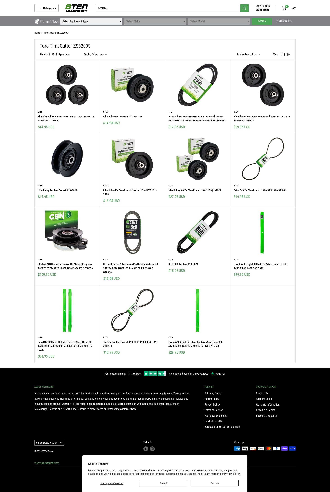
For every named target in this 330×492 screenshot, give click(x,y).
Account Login (264, 399)
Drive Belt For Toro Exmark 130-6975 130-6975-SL (260, 190)
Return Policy (212, 399)
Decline (215, 483)
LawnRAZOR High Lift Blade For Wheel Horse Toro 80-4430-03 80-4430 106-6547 (261, 266)
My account (262, 10)
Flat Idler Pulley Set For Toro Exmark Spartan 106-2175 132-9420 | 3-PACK (66, 118)
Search (262, 21)
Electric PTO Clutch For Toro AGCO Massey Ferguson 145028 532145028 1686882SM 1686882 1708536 (65, 266)
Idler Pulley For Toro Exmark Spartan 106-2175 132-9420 (130, 192)
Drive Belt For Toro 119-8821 (183, 264)
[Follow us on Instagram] (152, 448)
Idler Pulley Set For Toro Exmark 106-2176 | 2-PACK (194, 190)
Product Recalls (213, 421)
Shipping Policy (213, 393)
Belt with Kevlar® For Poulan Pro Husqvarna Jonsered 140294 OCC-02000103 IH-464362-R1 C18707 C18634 (130, 268)
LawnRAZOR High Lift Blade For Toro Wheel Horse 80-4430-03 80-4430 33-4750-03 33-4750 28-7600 (195, 344)
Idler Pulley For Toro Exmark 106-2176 (123, 116)
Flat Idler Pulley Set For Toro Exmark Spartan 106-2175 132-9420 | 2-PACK (262, 118)
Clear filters (284, 21)
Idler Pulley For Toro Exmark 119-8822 (57, 190)
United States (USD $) (46, 442)
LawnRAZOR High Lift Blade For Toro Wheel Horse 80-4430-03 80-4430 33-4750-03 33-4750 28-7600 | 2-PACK (65, 346)
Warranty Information (268, 404)
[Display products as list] (288, 54)
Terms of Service (214, 410)
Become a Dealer (265, 410)
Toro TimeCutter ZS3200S (56, 32)
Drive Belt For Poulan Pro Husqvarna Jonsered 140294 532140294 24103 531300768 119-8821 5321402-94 (197, 118)
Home (37, 32)
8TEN (40, 112)
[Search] (244, 8)
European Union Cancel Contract (222, 426)
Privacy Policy (232, 473)
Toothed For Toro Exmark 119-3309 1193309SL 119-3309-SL (130, 344)
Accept (163, 483)
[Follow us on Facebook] (145, 448)
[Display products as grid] (283, 54)
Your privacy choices (216, 415)
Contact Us (262, 393)
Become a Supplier (266, 415)
